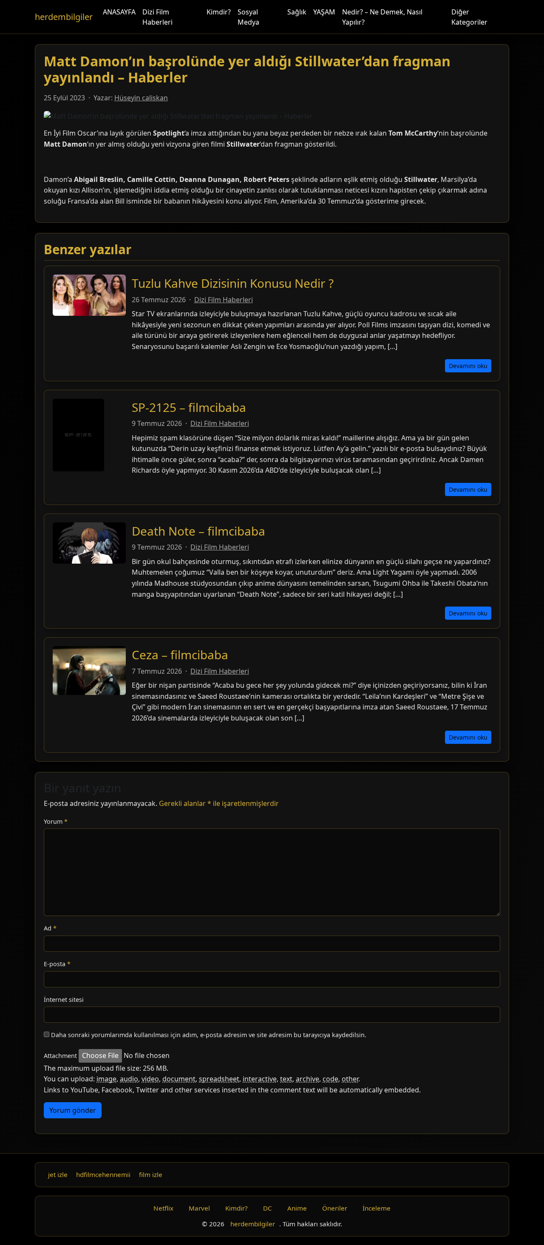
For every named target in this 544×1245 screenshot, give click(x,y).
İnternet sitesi (64, 999)
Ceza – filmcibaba (180, 655)
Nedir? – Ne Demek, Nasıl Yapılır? (382, 17)
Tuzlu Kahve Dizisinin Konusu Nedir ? (233, 283)
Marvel (199, 1208)
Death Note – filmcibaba (198, 531)
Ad (50, 928)
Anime (297, 1208)
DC (267, 1208)
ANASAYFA (119, 12)
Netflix (163, 1208)
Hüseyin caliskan (141, 97)
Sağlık (296, 12)
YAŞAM (324, 12)
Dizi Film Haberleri (157, 17)
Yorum (56, 821)
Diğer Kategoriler (469, 17)
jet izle (58, 1174)
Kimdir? (219, 12)
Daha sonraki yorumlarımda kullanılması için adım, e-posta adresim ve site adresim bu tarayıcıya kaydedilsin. (208, 1035)
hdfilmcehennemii (103, 1174)
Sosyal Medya (248, 17)
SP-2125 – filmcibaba (189, 407)
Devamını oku (468, 366)
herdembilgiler (64, 17)
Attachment (60, 1056)
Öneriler (334, 1208)
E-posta (57, 964)
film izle (150, 1174)
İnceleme (377, 1208)
